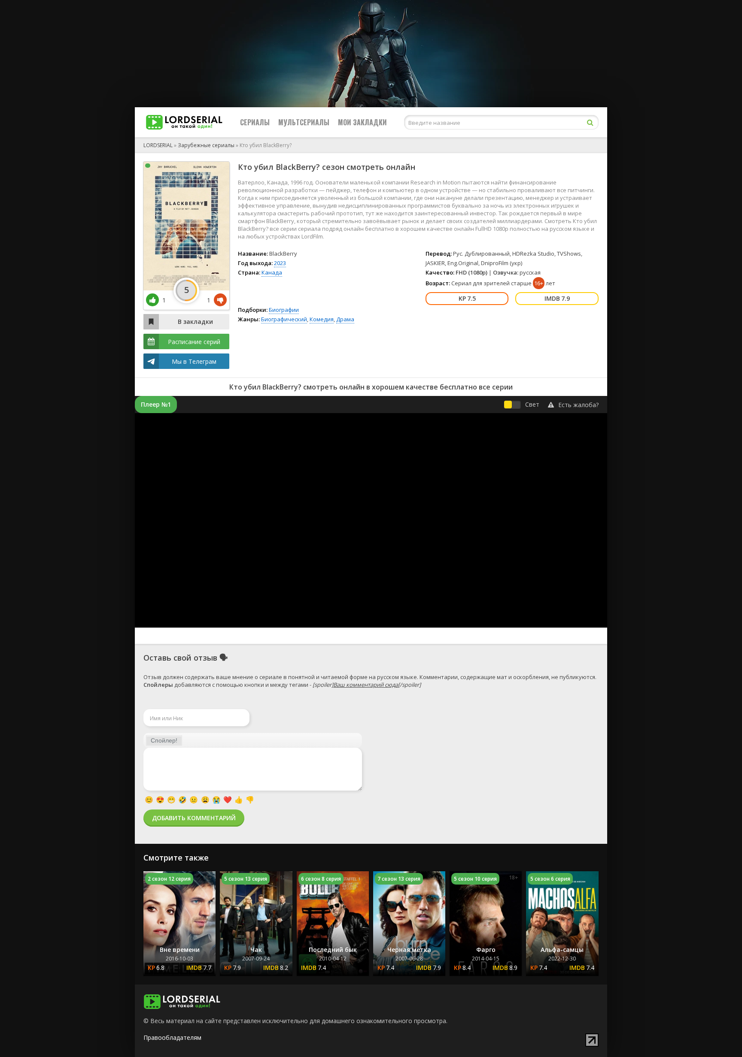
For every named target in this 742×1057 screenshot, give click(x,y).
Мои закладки (362, 122)
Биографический (284, 319)
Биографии (284, 310)
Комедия (322, 319)
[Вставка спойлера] (164, 740)
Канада (272, 272)
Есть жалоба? (578, 405)
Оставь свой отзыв (180, 657)
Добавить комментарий (194, 818)
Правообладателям (172, 1037)
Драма (345, 319)
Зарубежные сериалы (206, 145)
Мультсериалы (303, 122)
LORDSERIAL (158, 145)
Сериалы (255, 122)
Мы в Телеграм (194, 361)
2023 (280, 263)
